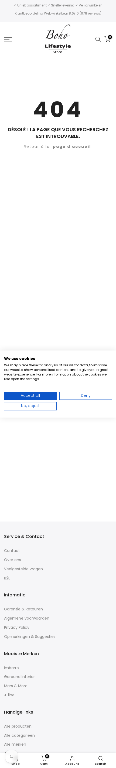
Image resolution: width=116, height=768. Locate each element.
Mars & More (16, 686)
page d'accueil (72, 146)
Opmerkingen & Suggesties (30, 636)
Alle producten (18, 726)
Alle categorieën (19, 735)
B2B (7, 578)
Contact (12, 550)
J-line (9, 695)
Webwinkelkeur (56, 13)
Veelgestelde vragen (23, 569)
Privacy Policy (16, 627)
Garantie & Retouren (23, 609)
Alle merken (15, 744)
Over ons (12, 559)
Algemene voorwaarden (26, 618)
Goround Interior (19, 676)
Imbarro (11, 667)
